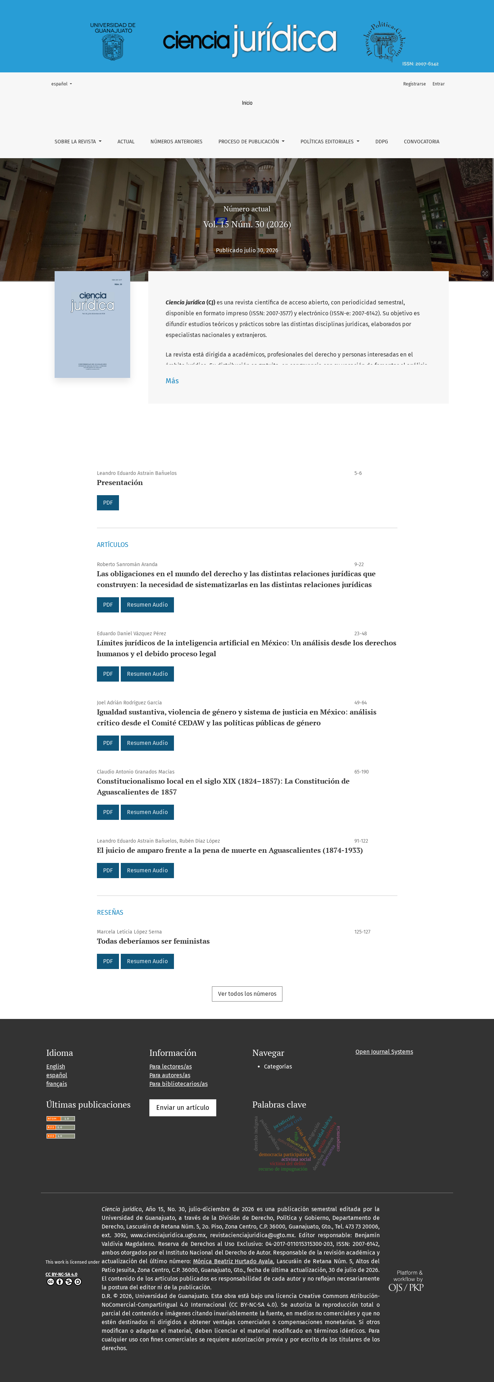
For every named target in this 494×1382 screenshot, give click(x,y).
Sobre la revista (76, 142)
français (56, 1083)
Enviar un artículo (182, 1108)
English (55, 1066)
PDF (108, 502)
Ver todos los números (247, 993)
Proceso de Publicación (249, 142)
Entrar (439, 84)
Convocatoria (421, 142)
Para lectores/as (170, 1066)
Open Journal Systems (384, 1051)
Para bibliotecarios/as (178, 1083)
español (64, 84)
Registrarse (414, 84)
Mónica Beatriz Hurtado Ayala (233, 1261)
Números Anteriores (176, 142)
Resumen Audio (147, 604)
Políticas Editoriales (328, 142)
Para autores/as (169, 1075)
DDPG (381, 142)
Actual (126, 142)
